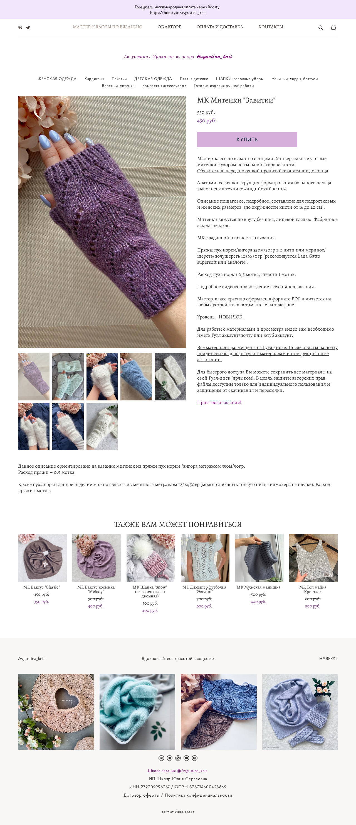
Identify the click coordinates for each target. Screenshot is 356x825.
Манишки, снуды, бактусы (294, 78)
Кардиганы (94, 78)
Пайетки (119, 78)
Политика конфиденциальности (199, 795)
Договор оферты (141, 795)
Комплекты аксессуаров (164, 85)
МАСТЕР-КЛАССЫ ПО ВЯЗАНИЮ (107, 26)
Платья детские (194, 78)
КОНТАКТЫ (270, 26)
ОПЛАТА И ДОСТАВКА (220, 26)
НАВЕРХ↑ (328, 658)
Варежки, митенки (118, 85)
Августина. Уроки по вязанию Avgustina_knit (178, 56)
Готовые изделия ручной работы (224, 85)
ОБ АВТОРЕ (169, 26)
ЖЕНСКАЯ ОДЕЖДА (57, 78)
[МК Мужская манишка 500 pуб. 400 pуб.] (259, 558)
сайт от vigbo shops (178, 812)
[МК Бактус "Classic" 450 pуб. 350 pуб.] (42, 558)
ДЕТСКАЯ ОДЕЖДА (153, 78)
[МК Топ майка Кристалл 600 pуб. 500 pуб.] (313, 558)
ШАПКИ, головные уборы (240, 78)
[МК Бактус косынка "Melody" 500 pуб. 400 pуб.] (96, 558)
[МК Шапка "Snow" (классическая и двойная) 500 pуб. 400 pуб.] (151, 558)
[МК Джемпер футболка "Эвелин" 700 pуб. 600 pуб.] (205, 558)
